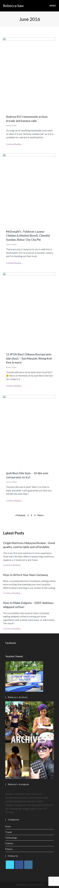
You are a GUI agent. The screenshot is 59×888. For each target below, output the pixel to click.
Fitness (9, 849)
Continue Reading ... (14, 144)
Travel (8, 832)
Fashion (9, 843)
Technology (11, 838)
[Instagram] (28, 865)
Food (8, 826)
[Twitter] (10, 865)
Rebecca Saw (13, 5)
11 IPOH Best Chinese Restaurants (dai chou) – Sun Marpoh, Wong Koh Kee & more (29, 358)
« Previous (20, 515)
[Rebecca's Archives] (29, 739)
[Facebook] (19, 865)
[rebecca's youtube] (24, 676)
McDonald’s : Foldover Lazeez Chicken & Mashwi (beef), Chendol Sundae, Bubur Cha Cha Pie (28, 235)
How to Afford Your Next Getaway (25, 575)
